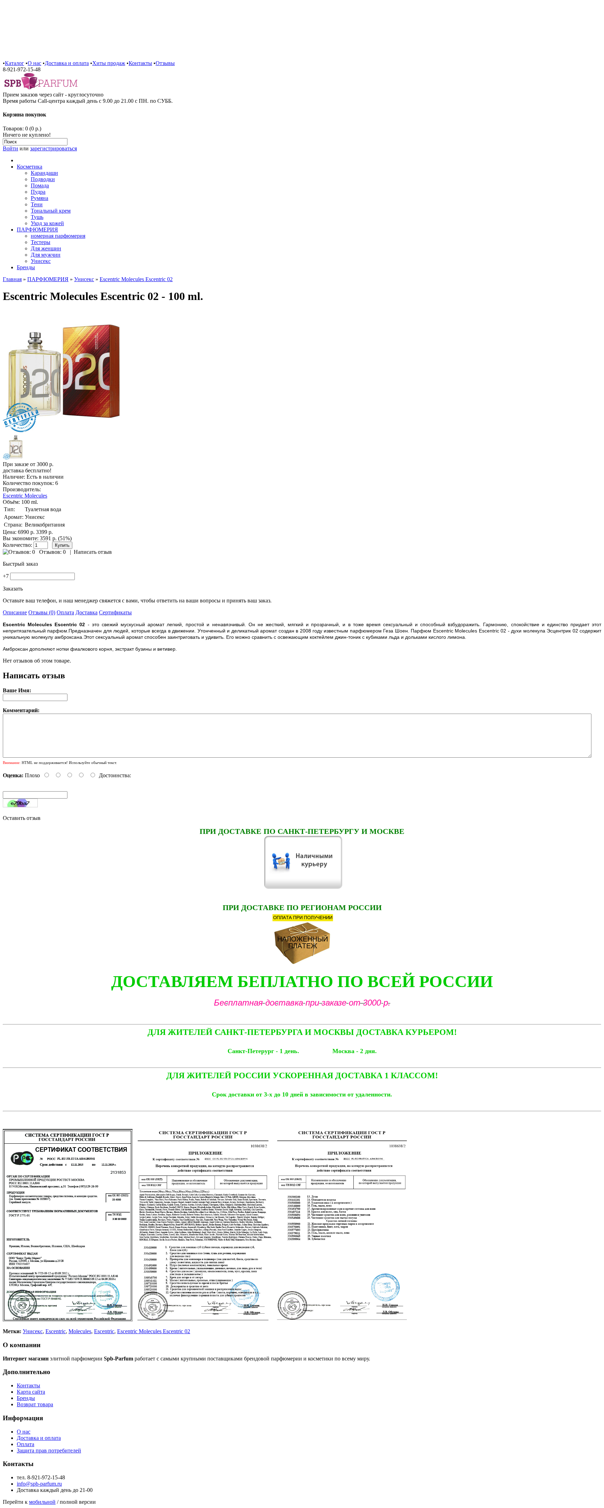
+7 (6, 576)
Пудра (38, 192)
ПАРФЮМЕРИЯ (37, 230)
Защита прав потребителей (49, 1450)
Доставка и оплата (67, 63)
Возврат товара (35, 1404)
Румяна (39, 198)
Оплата (65, 612)
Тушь (37, 217)
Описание (15, 612)
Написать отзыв (93, 552)
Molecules (80, 1331)
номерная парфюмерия (58, 236)
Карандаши (44, 173)
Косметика (29, 167)
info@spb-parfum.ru (39, 1484)
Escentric (55, 1331)
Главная (12, 279)
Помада (40, 185)
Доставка (87, 612)
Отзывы (165, 63)
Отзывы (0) (41, 612)
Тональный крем (51, 211)
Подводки (43, 179)
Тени (37, 204)
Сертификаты (115, 612)
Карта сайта (31, 1392)
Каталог (14, 63)
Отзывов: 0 (52, 552)
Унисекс (41, 261)
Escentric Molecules (25, 496)
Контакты (140, 63)
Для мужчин (45, 255)
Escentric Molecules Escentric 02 (136, 279)
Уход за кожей (47, 223)
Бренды (26, 267)
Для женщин (46, 248)
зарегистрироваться (53, 148)
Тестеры (40, 242)
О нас (34, 63)
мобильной (42, 1502)
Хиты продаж (108, 63)
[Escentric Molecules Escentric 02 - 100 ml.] (64, 431)
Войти (10, 148)
